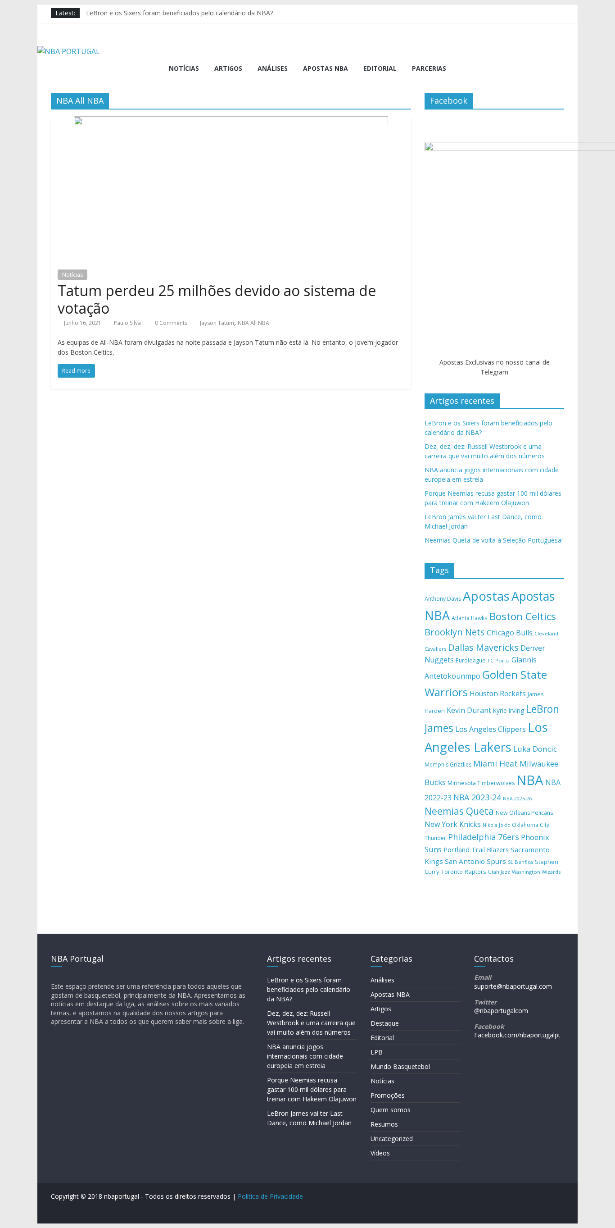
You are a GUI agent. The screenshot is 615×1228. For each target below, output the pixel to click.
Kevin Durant (469, 710)
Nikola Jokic (496, 825)
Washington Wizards (536, 871)
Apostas (486, 595)
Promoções (388, 1095)
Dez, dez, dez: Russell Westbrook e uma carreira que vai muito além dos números (311, 1022)
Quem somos (391, 1109)
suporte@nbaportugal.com (513, 986)
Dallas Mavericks (483, 647)
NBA (529, 780)
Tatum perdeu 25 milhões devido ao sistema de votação (217, 299)
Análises (273, 68)
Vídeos (380, 1153)
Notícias (184, 68)
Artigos (228, 68)
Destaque (385, 1023)
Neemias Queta (459, 811)
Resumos (384, 1124)
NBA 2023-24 (477, 797)
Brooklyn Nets (455, 632)
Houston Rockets (498, 693)
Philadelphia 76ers (483, 836)
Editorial (380, 68)
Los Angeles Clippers (490, 729)
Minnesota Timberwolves (481, 783)
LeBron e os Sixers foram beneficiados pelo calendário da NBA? (179, 13)
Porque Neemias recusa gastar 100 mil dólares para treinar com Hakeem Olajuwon (312, 1089)
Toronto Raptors (463, 871)
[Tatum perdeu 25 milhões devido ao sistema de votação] (231, 122)
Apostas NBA (325, 68)
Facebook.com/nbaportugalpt (517, 1035)
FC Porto (499, 660)
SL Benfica (520, 861)
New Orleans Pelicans (524, 813)
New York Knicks (453, 824)
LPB (377, 1052)
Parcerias (429, 68)
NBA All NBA (253, 323)
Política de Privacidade (270, 1196)
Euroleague (471, 660)
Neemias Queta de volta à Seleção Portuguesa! (494, 540)
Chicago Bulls (510, 633)
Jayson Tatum (217, 323)
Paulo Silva (127, 323)
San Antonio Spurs (475, 861)
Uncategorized (392, 1138)
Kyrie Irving (508, 710)
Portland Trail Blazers (476, 849)
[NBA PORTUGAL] (68, 51)
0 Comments (170, 323)
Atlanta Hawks (470, 617)
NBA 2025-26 (517, 798)
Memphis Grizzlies (448, 764)
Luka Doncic (535, 749)
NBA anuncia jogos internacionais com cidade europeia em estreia (305, 1056)
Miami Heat (495, 763)
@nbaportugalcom (501, 1010)
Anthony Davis (443, 599)
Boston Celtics (522, 616)
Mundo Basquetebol (400, 1066)
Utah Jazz (499, 871)
